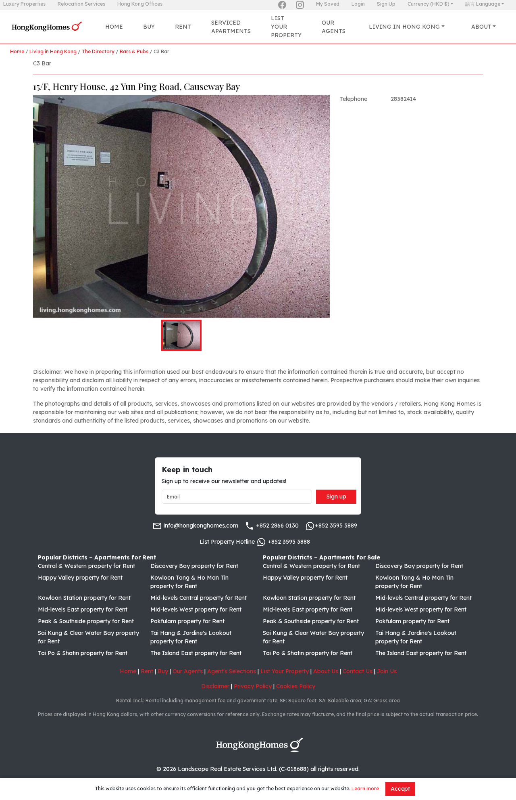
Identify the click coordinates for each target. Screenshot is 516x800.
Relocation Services (81, 4)
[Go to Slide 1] (181, 335)
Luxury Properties (24, 4)
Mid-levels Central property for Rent (198, 597)
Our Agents (333, 27)
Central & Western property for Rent (86, 566)
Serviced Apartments (231, 27)
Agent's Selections (231, 671)
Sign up (336, 496)
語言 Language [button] (482, 4)
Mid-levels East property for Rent (82, 609)
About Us (325, 671)
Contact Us (357, 671)
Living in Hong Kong (53, 51)
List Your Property (286, 27)
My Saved (327, 4)
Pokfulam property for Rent (187, 621)
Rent (183, 26)
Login (358, 4)
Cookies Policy (295, 686)
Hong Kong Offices (139, 4)
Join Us (387, 671)
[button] (181, 206)
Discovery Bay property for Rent (194, 566)
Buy (149, 26)
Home (114, 26)
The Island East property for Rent (195, 653)
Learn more (365, 788)
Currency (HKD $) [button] (428, 4)
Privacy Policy (253, 686)
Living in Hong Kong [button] (404, 26)
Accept (400, 788)
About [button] (481, 26)
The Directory (98, 51)
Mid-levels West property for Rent (195, 609)
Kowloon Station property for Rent (84, 597)
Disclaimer (215, 686)
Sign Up (386, 4)
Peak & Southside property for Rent (86, 621)
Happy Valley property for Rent (80, 577)
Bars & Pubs (134, 51)
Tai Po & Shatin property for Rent (82, 653)
